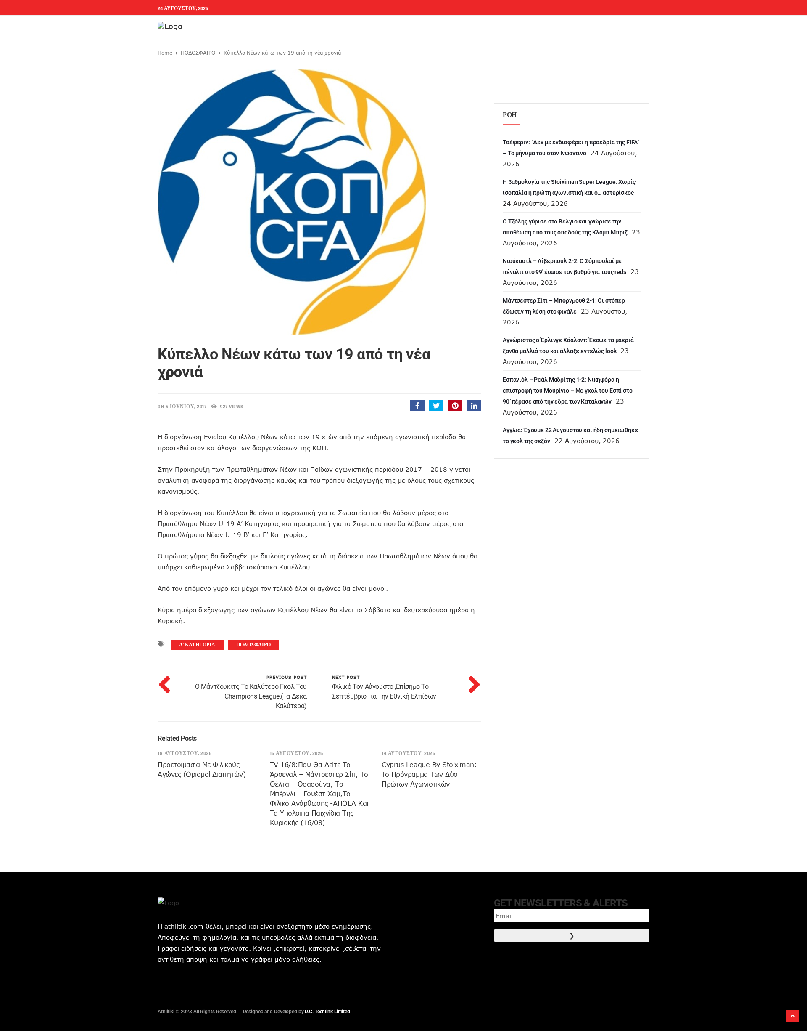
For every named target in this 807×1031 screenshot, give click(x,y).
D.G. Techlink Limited (327, 1012)
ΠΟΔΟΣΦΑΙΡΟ (198, 53)
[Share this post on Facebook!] (417, 405)
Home (165, 53)
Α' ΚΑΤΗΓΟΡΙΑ (197, 645)
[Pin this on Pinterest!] (455, 405)
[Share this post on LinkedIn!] (474, 405)
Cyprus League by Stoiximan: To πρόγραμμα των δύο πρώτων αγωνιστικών (429, 774)
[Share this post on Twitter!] (436, 405)
